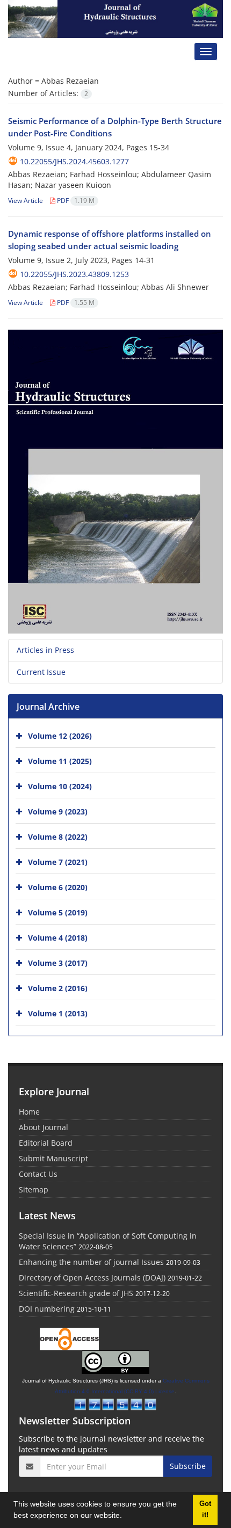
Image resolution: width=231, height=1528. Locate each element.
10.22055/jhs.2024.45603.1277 (74, 161)
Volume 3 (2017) (58, 963)
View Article (25, 200)
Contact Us (38, 1174)
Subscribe (188, 1466)
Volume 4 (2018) (58, 938)
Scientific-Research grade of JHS (76, 1293)
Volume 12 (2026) (60, 736)
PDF (75, 200)
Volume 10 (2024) (60, 786)
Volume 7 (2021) (58, 862)
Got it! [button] (205, 1509)
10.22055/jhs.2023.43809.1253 (74, 274)
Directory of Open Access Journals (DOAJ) (92, 1277)
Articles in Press (45, 650)
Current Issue (41, 672)
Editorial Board (46, 1143)
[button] (125, 1516)
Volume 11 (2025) (60, 761)
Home (29, 1112)
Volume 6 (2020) (58, 887)
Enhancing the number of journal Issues (91, 1262)
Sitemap (33, 1189)
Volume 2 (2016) (58, 988)
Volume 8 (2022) (58, 837)
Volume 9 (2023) (58, 811)
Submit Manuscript (53, 1158)
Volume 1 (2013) (58, 1013)
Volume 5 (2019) (58, 912)
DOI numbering (47, 1309)
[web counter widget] (115, 1403)
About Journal (43, 1127)
